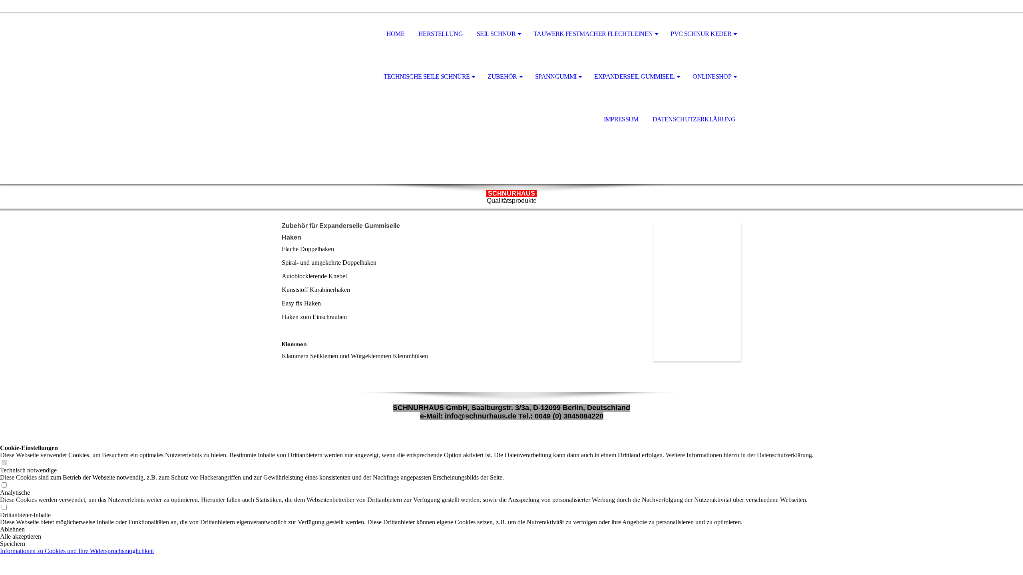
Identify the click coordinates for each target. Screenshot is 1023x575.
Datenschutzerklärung (694, 119)
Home (395, 33)
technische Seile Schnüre (427, 76)
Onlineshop (712, 76)
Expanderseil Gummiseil (634, 76)
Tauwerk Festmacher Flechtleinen (593, 33)
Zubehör (502, 76)
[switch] (4, 463)
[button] (407, 529)
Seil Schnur (496, 33)
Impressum (621, 119)
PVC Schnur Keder (701, 33)
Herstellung (440, 33)
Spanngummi (556, 76)
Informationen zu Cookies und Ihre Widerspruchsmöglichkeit (77, 550)
